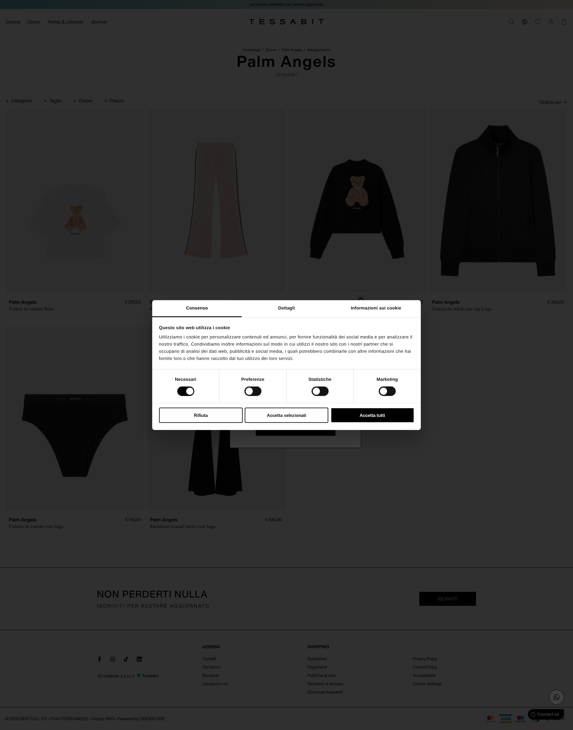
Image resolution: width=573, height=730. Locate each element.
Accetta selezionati (286, 415)
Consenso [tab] (197, 308)
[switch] (252, 391)
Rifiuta (201, 415)
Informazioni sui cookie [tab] (376, 308)
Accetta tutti (372, 415)
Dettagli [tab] (286, 308)
